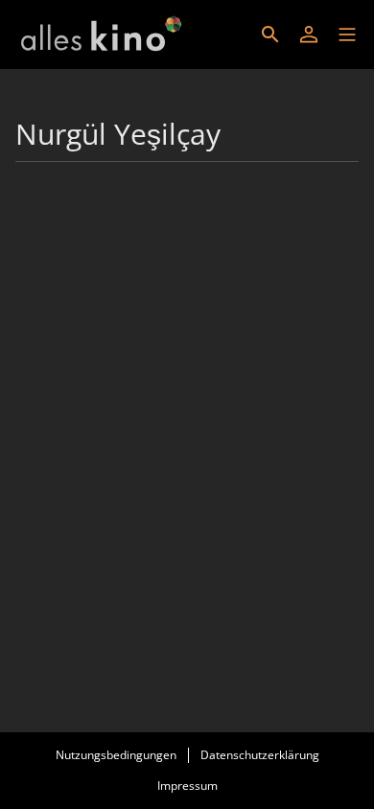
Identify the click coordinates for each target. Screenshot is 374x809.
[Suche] (270, 34)
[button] (347, 34)
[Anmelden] (309, 34)
